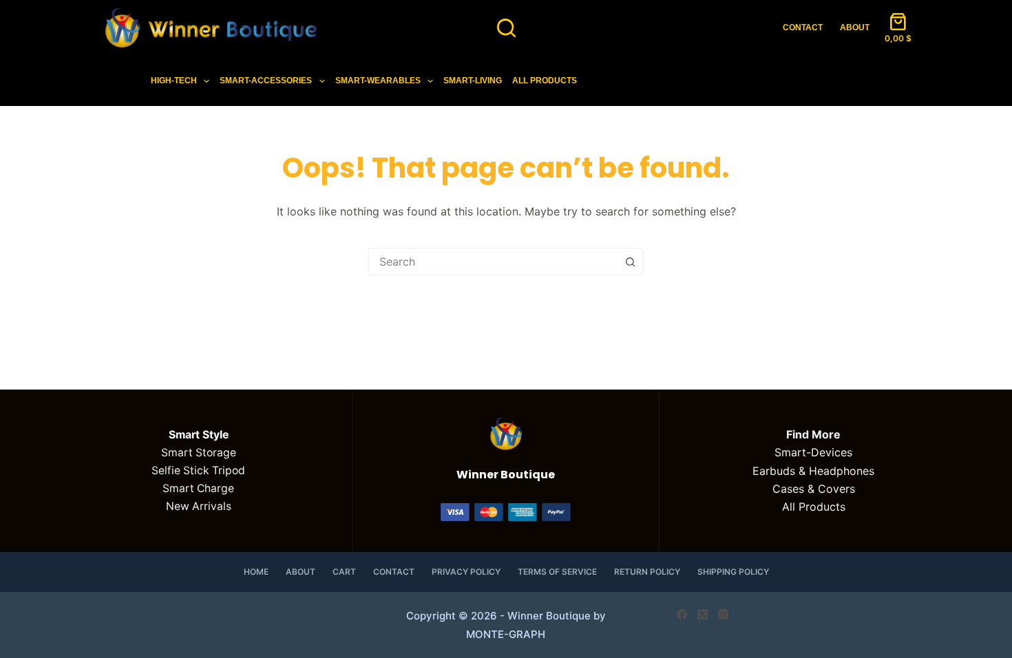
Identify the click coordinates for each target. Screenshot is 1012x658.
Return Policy (647, 571)
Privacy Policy (466, 571)
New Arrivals (198, 506)
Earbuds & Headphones (813, 471)
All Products (544, 80)
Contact (803, 27)
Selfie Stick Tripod (198, 470)
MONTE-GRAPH (505, 634)
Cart (344, 571)
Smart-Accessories (266, 80)
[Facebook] (682, 614)
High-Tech (174, 80)
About (854, 27)
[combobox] (493, 261)
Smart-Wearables (378, 80)
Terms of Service (557, 571)
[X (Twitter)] (702, 614)
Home (256, 571)
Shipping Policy (733, 571)
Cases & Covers (813, 489)
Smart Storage (198, 452)
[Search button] (630, 261)
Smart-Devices (813, 452)
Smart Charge (198, 488)
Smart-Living (472, 80)
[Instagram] (723, 614)
